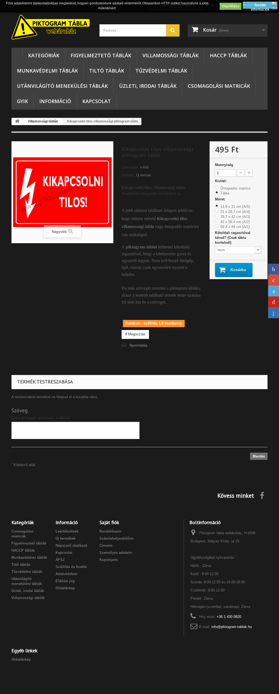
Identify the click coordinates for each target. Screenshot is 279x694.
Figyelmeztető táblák (101, 55)
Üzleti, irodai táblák (148, 86)
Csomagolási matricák (219, 86)
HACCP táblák (228, 55)
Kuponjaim (108, 560)
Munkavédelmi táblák (47, 70)
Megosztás (136, 334)
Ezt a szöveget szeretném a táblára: (41, 418)
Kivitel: (221, 181)
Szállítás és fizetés (71, 567)
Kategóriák (43, 55)
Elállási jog (65, 581)
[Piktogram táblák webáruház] (51, 28)
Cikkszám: (130, 167)
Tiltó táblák (106, 70)
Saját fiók (109, 522)
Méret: (220, 199)
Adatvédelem (66, 574)
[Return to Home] (17, 121)
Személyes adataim (115, 553)
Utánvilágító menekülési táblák (62, 86)
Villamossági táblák (170, 55)
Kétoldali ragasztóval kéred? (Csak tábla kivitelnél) (232, 238)
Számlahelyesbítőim (116, 538)
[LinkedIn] (273, 312)
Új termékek (65, 538)
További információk (260, 6)
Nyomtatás (138, 345)
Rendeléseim (110, 531)
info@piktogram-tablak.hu (231, 627)
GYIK (22, 101)
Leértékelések (67, 531)
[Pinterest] (273, 301)
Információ (55, 101)
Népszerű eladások (71, 545)
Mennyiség (224, 165)
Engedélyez (230, 6)
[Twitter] (273, 291)
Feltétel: (128, 175)
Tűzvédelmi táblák (161, 70)
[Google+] (273, 280)
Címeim (106, 545)
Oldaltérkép (65, 588)
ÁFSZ (60, 560)
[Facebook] (273, 269)
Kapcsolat (96, 101)
